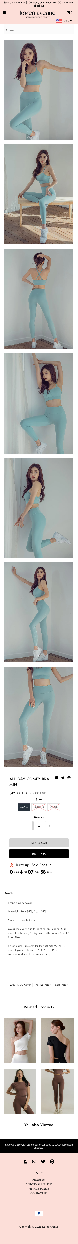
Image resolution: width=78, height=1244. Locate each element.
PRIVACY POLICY (39, 1189)
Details (9, 893)
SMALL (24, 807)
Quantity (39, 817)
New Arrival (24, 985)
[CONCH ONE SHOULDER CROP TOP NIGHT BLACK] (57, 1039)
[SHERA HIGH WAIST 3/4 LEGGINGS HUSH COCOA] (57, 1090)
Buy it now (38, 854)
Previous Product (43, 985)
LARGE (54, 807)
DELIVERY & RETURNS (39, 1184)
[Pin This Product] (69, 778)
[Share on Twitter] (63, 778)
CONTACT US (38, 1193)
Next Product (61, 985)
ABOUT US (38, 1180)
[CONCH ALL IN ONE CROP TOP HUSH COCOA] (20, 1090)
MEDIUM (39, 807)
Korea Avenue (50, 1227)
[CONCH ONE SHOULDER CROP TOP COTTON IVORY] (20, 1039)
